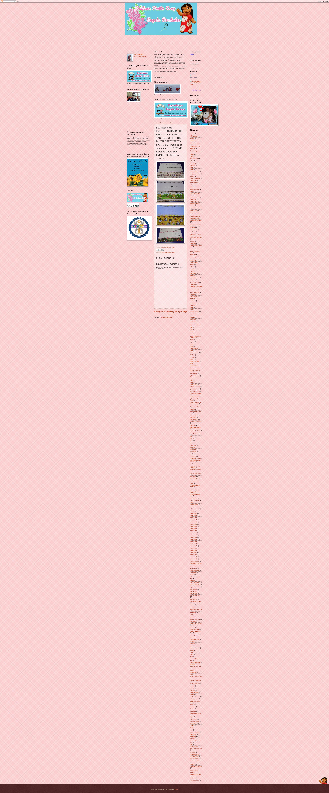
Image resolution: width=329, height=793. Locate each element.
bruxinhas (192, 227)
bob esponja (193, 199)
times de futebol (194, 746)
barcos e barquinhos (195, 178)
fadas (191, 346)
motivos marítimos (194, 500)
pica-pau (192, 637)
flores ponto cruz (194, 352)
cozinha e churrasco (195, 303)
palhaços (192, 580)
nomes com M (193, 539)
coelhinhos (193, 280)
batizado (192, 187)
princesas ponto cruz (195, 662)
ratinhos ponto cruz (195, 683)
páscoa (192, 607)
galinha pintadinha (194, 376)
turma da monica (194, 756)
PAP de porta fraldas (195, 584)
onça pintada (193, 572)
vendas (192, 772)
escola (191, 339)
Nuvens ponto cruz (195, 570)
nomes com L (193, 537)
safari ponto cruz (194, 699)
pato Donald (193, 621)
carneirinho (193, 243)
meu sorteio (193, 476)
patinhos (192, 617)
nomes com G (193, 526)
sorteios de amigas (195, 732)
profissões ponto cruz (195, 666)
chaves (192, 271)
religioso (192, 688)
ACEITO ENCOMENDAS (168, 252)
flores (191, 350)
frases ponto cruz (194, 361)
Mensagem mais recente (162, 312)
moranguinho (193, 498)
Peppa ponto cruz (194, 629)
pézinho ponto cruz (195, 635)
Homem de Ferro (194, 415)
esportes (192, 342)
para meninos (193, 593)
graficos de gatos (194, 396)
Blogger (176, 789)
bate (191, 185)
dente (191, 307)
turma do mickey (194, 758)
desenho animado (194, 311)
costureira (192, 301)
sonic (191, 730)
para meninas (193, 591)
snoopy (192, 727)
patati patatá (193, 612)
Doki (191, 327)
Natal (191, 502)
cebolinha (192, 267)
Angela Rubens (139, 54)
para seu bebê (193, 599)
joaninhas (192, 425)
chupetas (192, 275)
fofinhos (192, 355)
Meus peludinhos (194, 481)
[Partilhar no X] (160, 250)
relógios (192, 694)
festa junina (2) (194, 348)
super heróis (193, 734)
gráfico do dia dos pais (195, 393)
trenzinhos (192, 752)
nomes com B (193, 515)
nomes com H (193, 528)
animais (192, 154)
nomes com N (193, 541)
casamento (193, 254)
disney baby (193, 321)
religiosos (192, 690)
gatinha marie (193, 384)
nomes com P (193, 546)
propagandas (193, 672)
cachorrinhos (193, 229)
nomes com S (193, 550)
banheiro (192, 176)
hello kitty (192, 409)
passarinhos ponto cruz (196, 609)
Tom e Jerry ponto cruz (196, 748)
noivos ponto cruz (194, 509)
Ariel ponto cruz (194, 158)
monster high (193, 489)
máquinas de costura (195, 458)
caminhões (193, 232)
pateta (191, 614)
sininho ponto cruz (194, 721)
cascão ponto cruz (194, 260)
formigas (192, 357)
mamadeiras (193, 451)
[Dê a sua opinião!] (158, 250)
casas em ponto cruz (195, 257)
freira (191, 363)
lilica (191, 440)
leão (191, 436)
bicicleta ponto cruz (195, 197)
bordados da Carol (194, 218)
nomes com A (193, 513)
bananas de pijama (195, 171)
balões (191, 167)
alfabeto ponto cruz (195, 146)
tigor (191, 744)
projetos (192, 670)
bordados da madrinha (195, 220)
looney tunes (193, 445)
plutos (191, 652)
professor (192, 664)
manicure (192, 454)
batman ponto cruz (194, 189)
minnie (191, 483)
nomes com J (193, 533)
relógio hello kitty (194, 692)
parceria (192, 604)
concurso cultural (194, 290)
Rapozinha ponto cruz (195, 680)
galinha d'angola (194, 373)
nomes (192, 511)
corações (192, 294)
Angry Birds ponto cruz (196, 151)
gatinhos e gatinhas (195, 386)
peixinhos (192, 627)
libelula (192, 438)
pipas (191, 645)
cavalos (192, 264)
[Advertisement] (140, 117)
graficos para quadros (195, 406)
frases (191, 359)
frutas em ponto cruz (195, 368)
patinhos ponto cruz (195, 619)
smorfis (192, 725)
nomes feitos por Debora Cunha (194, 567)
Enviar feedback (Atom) (166, 317)
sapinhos (192, 704)
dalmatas (192, 305)
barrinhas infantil (194, 182)
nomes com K (193, 535)
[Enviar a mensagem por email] (157, 250)
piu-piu (191, 650)
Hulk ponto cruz (194, 419)
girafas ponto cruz (194, 389)
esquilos (192, 344)
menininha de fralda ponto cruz (195, 466)
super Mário (193, 736)
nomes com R (193, 548)
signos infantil (193, 719)
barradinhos (193, 180)
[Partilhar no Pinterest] (163, 250)
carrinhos (192, 249)
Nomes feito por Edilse (196, 563)
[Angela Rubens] (191, 75)
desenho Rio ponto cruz (196, 314)
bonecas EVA (193, 210)
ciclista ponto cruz (194, 277)
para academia (193, 589)
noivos (191, 506)
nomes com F (193, 524)
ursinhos (192, 764)
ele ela (191, 331)
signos (191, 716)
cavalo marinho (194, 262)
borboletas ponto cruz (195, 212)
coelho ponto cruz (194, 282)
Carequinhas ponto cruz (196, 237)
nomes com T (193, 552)
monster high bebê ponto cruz (194, 491)
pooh (191, 656)
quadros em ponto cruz (196, 676)
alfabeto (192, 138)
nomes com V (193, 554)
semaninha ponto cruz (195, 713)
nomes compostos (194, 561)
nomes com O (193, 543)
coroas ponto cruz (194, 296)
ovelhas (192, 574)
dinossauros (193, 319)
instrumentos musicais (195, 421)
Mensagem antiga (181, 312)
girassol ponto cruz (195, 391)
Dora (191, 329)
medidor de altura (194, 464)
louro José (192, 447)
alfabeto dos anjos (194, 140)
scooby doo (193, 706)
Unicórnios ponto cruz (195, 760)
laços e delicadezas (195, 430)
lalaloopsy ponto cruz (195, 433)
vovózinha (192, 778)
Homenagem (193, 417)
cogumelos (193, 284)
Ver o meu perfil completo (140, 56)
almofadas (192, 148)
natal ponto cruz (194, 504)
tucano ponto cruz (194, 754)
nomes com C (193, 517)
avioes (191, 161)
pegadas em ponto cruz (196, 623)
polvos (191, 654)
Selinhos (192, 709)
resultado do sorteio (195, 696)
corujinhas (192, 298)
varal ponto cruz (194, 770)
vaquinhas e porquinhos (196, 766)
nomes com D (193, 519)
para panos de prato (195, 595)
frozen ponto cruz (194, 365)
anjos (191, 156)
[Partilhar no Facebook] (162, 250)
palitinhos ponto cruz (195, 582)
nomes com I (193, 530)
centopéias (193, 269)
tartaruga (192, 738)
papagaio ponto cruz (195, 587)
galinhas (192, 378)
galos (191, 380)
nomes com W (193, 556)
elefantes (192, 334)
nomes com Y (193, 559)
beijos (191, 191)
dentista (192, 309)
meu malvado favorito (195, 473)
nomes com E (193, 522)
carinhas (192, 241)
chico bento (193, 273)
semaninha (193, 711)
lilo (191, 443)
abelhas (192, 133)
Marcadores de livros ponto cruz (195, 461)
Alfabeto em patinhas (195, 143)
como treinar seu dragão (196, 286)
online (192, 54)
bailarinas (192, 165)
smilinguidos (193, 723)
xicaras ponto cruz (194, 780)
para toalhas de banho (195, 601)
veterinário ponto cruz (195, 774)
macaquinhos (193, 449)
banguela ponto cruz (195, 174)
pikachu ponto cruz (195, 639)
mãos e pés (193, 456)
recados (192, 686)
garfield (192, 382)
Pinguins (192, 641)
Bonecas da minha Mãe (196, 207)
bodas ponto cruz (194, 201)
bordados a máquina (195, 216)
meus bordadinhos (194, 478)
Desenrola (192, 317)
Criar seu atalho (193, 77)
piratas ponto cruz (194, 648)
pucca (191, 674)
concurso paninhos (195, 292)
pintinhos (192, 643)
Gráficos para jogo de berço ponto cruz (195, 403)
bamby (192, 169)
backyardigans (193, 163)
